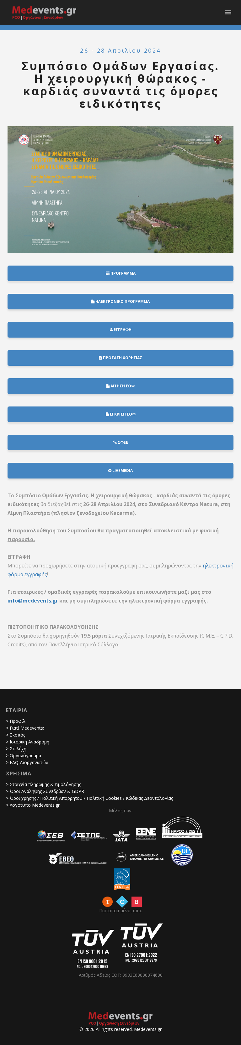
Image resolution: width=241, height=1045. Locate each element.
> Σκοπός (15, 735)
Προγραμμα (123, 273)
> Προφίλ (15, 721)
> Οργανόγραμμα (23, 755)
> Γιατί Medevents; (25, 728)
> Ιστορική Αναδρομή (27, 742)
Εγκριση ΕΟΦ (122, 414)
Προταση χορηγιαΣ (122, 357)
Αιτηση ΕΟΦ (122, 386)
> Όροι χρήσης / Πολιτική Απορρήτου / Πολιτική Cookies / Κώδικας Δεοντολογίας (89, 798)
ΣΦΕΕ (122, 442)
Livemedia (122, 470)
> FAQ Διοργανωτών (27, 762)
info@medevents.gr (33, 600)
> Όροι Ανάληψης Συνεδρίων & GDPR (45, 791)
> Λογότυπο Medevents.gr (33, 805)
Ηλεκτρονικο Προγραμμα (122, 301)
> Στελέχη (16, 749)
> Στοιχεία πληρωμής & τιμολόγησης (43, 784)
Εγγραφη (122, 329)
